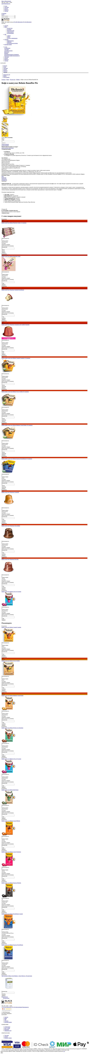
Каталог (5, 65)
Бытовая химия (8, 44)
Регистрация (6, 77)
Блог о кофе (7, 1028)
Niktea (8, 37)
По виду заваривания (12, 38)
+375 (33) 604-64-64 (26, 22)
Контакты (6, 52)
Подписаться (5, 996)
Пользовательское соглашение (11, 54)
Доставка (6, 7)
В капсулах (9, 28)
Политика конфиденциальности (12, 55)
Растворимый (10, 33)
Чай (5, 34)
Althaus (9, 35)
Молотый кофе (10, 30)
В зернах (9, 29)
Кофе (5, 27)
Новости (6, 9)
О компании (7, 48)
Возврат (6, 53)
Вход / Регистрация (6, 1)
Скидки (6, 11)
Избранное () (6, 74)
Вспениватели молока (12, 43)
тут (64, 1051)
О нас (5, 6)
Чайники (9, 42)
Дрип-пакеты (10, 32)
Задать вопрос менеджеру (8, 148)
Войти (4, 76)
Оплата (6, 8)
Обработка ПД (7, 1030)
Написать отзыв (5, 213)
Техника (6, 39)
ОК (1, 1052)
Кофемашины (10, 40)
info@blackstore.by (6, 3)
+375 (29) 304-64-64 (17, 22)
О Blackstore (7, 1026)
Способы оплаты (8, 50)
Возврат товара (8, 1037)
